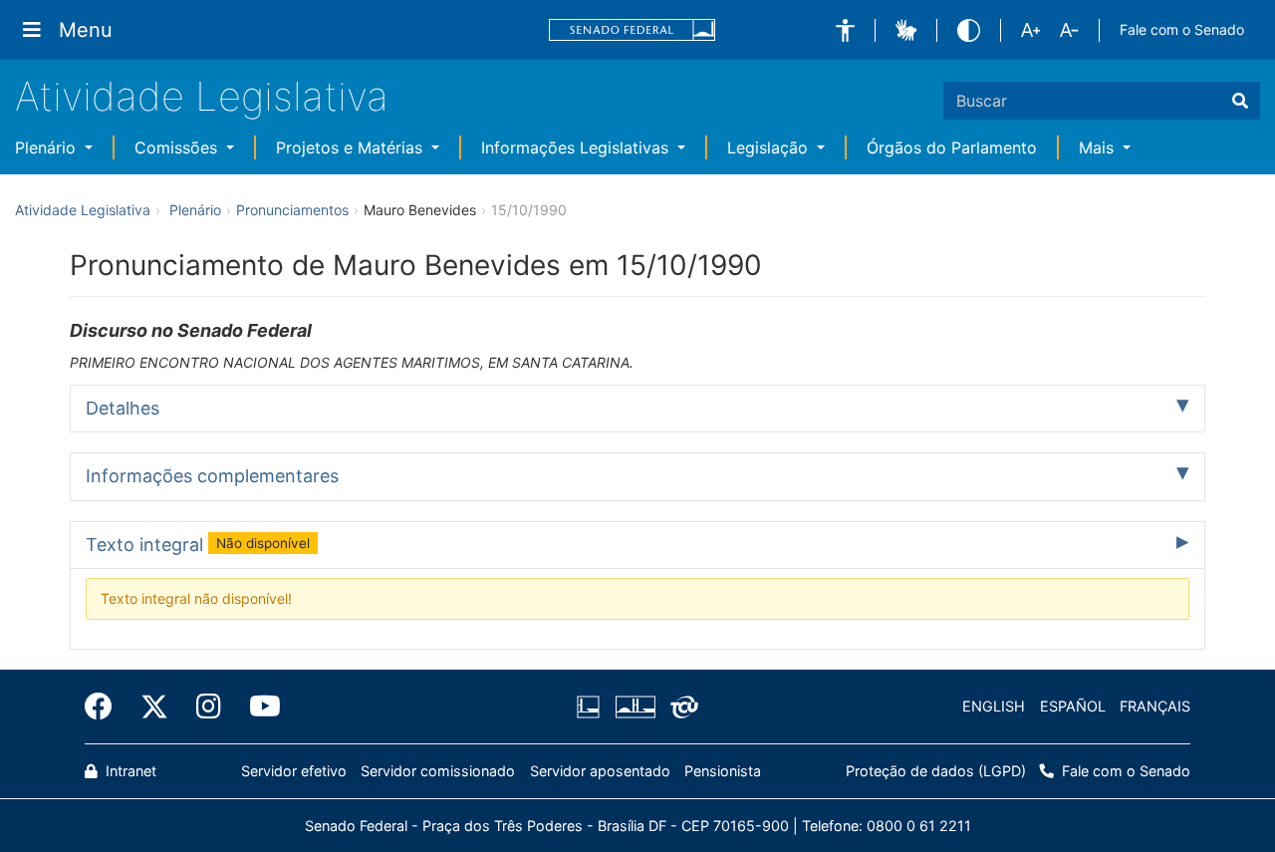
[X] (154, 706)
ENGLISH (993, 706)
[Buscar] (1240, 101)
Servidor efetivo (294, 770)
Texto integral (198, 544)
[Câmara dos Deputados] (592, 706)
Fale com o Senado (1182, 29)
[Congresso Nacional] (634, 706)
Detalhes (122, 408)
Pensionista (722, 770)
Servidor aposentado (600, 770)
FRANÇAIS (1155, 706)
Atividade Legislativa (201, 96)
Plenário (48, 147)
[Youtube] (258, 706)
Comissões (178, 147)
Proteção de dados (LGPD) (936, 770)
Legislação (770, 147)
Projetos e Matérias (351, 147)
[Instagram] (208, 706)
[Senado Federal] (632, 30)
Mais (1099, 147)
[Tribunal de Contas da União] (680, 706)
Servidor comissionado (438, 770)
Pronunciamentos (292, 209)
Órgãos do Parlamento (952, 147)
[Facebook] (106, 706)
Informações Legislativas (577, 147)
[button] (845, 30)
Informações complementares (212, 475)
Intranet (129, 770)
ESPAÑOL (1073, 706)
